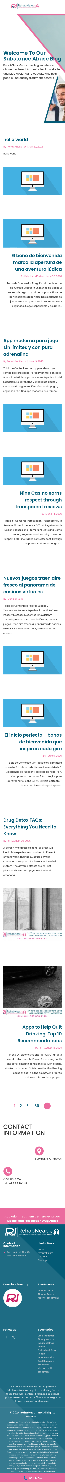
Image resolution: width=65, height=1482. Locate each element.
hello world (15, 139)
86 (36, 1105)
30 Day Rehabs (46, 1339)
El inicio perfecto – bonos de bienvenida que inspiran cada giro (33, 742)
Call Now (35, 1478)
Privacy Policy (45, 1252)
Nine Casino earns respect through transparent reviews (38, 500)
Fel (8, 841)
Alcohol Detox (45, 1290)
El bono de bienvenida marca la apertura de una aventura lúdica (36, 262)
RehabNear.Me (31, 1412)
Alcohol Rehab (46, 1294)
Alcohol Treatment (48, 1297)
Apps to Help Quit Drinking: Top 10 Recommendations (40, 1034)
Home (41, 1249)
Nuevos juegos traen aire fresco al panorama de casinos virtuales (32, 585)
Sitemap (42, 1260)
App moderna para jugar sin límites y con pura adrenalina (31, 347)
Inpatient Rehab (46, 1357)
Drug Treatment (46, 1335)
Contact (42, 1256)
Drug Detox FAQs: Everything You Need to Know (29, 827)
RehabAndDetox (16, 146)
